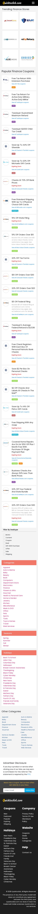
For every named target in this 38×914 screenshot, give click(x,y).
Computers (8, 580)
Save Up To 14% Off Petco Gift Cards (21, 407)
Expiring (7, 821)
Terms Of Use (27, 816)
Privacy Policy (28, 814)
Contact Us (27, 852)
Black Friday (8, 673)
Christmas (7, 678)
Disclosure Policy (26, 820)
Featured (7, 816)
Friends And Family (11, 701)
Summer (6, 640)
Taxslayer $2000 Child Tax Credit (22, 130)
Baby (5, 572)
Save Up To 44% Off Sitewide (21, 146)
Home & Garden (10, 598)
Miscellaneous (9, 606)
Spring (5, 638)
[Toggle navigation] (33, 3)
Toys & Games (9, 621)
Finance (6, 588)
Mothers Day (8, 693)
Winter (6, 646)
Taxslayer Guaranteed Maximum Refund (22, 114)
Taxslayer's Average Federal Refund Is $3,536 (23, 326)
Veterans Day (9, 703)
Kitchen (6, 603)
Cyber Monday (9, 675)
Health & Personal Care (13, 595)
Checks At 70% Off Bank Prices (23, 181)
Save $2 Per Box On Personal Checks (21, 370)
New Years (7, 680)
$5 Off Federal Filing (21, 301)
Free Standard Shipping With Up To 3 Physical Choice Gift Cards (23, 202)
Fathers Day (8, 696)
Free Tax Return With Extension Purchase (21, 79)
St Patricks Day (9, 688)
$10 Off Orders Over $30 (23, 274)
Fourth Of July (9, 698)
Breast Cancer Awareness (14, 668)
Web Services (8, 626)
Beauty (6, 575)
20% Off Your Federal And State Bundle (21, 490)
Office (5, 611)
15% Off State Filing (20, 218)
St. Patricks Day (10, 843)
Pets (5, 613)
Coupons (26, 833)
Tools (5, 618)
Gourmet (7, 593)
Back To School (9, 657)
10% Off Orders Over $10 (23, 234)
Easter (6, 691)
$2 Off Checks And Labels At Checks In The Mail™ (23, 390)
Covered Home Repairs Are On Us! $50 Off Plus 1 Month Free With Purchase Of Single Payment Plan (23, 446)
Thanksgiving (8, 670)
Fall (4, 643)
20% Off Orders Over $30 (23, 505)
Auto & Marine (9, 570)
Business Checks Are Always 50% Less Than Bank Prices (22, 473)
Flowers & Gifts (9, 590)
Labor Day (7, 660)
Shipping (7, 824)
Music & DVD (8, 608)
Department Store (11, 583)
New (5, 814)
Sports (6, 616)
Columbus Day (9, 662)
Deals (24, 835)
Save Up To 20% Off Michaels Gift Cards (21, 162)
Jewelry (6, 600)
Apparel (6, 567)
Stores (25, 838)
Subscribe (30, 790)
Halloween (7, 665)
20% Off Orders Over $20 (23, 288)
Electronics (7, 585)
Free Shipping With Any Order (22, 423)
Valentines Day (9, 685)
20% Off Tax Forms (20, 258)
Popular (7, 819)
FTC (29, 774)
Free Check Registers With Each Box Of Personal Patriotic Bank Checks (22, 348)
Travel (5, 623)
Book (5, 577)
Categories (26, 841)
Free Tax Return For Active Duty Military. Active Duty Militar (21, 97)
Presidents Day (9, 683)
